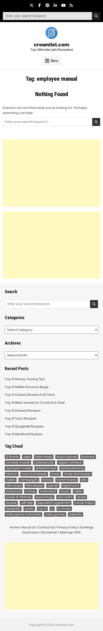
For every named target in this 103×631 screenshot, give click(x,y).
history (47, 480)
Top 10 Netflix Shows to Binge (27, 387)
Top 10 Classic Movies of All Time (30, 394)
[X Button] (31, 5)
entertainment (46, 468)
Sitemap (66, 532)
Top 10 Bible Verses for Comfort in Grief (35, 402)
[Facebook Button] (39, 5)
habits (10, 480)
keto (84, 480)
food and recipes (34, 474)
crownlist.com (51, 44)
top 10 (42, 509)
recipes (11, 503)
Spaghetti (13, 509)
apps (27, 457)
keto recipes (34, 485)
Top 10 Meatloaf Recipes (23, 434)
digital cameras (70, 462)
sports (29, 509)
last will (52, 485)
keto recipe (14, 485)
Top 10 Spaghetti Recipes (24, 426)
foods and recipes (77, 474)
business (88, 457)
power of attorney (18, 497)
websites (75, 514)
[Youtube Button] (63, 5)
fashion (11, 474)
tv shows (64, 509)
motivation (48, 491)
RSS (78, 532)
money (30, 491)
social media (84, 503)
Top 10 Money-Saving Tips (25, 379)
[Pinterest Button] (47, 5)
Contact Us (46, 527)
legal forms (71, 485)
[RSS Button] (71, 5)
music (65, 491)
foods (55, 474)
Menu (54, 61)
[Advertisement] (52, 173)
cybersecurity (44, 462)
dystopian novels (18, 468)
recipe (81, 497)
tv (52, 509)
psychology (44, 497)
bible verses (43, 457)
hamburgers (29, 480)
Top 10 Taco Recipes (20, 418)
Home (14, 527)
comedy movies (18, 462)
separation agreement (53, 503)
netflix (78, 491)
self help (27, 503)
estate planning (72, 468)
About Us (28, 527)
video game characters (23, 514)
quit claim (65, 497)
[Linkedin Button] (55, 5)
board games (67, 457)
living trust (13, 491)
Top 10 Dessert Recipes (22, 410)
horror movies (67, 480)
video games (55, 514)
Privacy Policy (67, 527)
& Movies (12, 457)
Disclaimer (49, 532)
